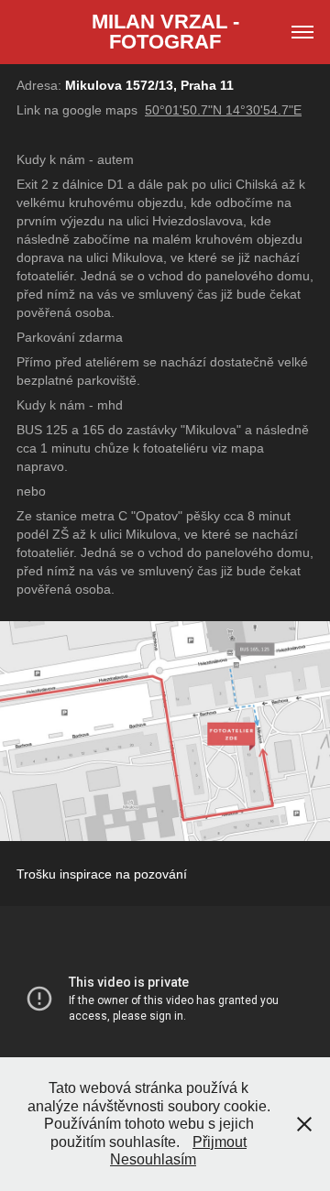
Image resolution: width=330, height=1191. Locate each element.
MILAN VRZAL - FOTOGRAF (168, 31)
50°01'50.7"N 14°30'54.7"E (223, 110)
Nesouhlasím (153, 1159)
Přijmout (219, 1142)
